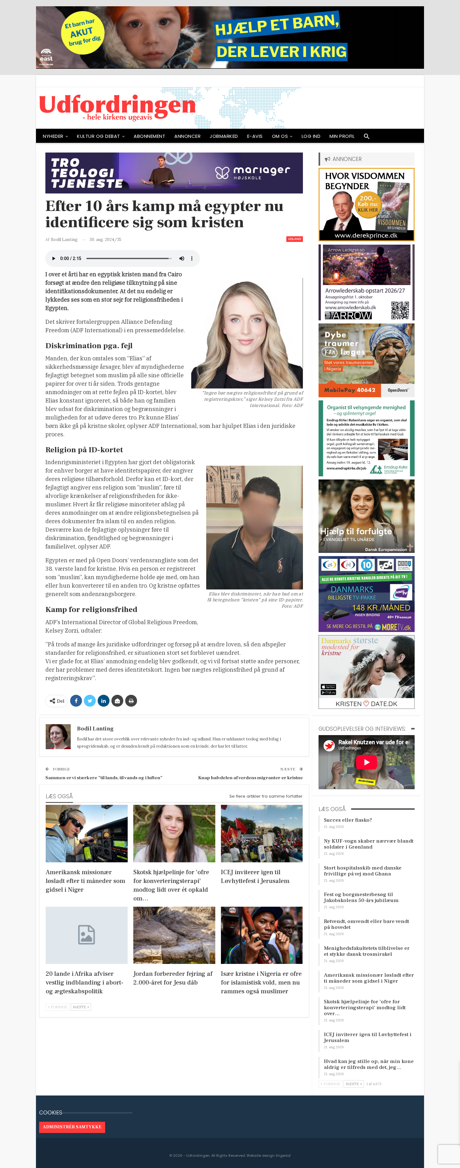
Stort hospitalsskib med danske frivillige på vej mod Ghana (362, 871)
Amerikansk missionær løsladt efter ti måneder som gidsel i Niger (369, 978)
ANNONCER (187, 136)
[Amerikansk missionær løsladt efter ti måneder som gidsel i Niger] (87, 833)
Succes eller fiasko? (348, 820)
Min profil (342, 136)
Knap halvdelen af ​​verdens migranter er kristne (250, 778)
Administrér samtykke (72, 1127)
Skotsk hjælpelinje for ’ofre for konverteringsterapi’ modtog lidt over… (365, 1007)
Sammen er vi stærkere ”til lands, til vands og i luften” (103, 778)
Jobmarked (224, 136)
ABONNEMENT (149, 136)
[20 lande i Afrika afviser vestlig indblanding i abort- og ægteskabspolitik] (87, 935)
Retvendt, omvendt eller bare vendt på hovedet (366, 924)
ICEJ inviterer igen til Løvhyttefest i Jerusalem (367, 1037)
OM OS (280, 136)
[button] (367, 137)
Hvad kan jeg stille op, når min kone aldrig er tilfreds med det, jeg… (369, 1064)
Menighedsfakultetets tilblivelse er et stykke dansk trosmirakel (367, 951)
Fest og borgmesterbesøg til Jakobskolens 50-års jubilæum (361, 897)
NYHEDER (53, 136)
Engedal (283, 1155)
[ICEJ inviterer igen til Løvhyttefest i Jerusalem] (262, 833)
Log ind (311, 136)
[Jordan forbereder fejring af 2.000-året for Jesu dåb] (174, 935)
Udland (294, 239)
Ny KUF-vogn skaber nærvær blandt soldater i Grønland (368, 844)
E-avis (255, 136)
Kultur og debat (98, 136)
